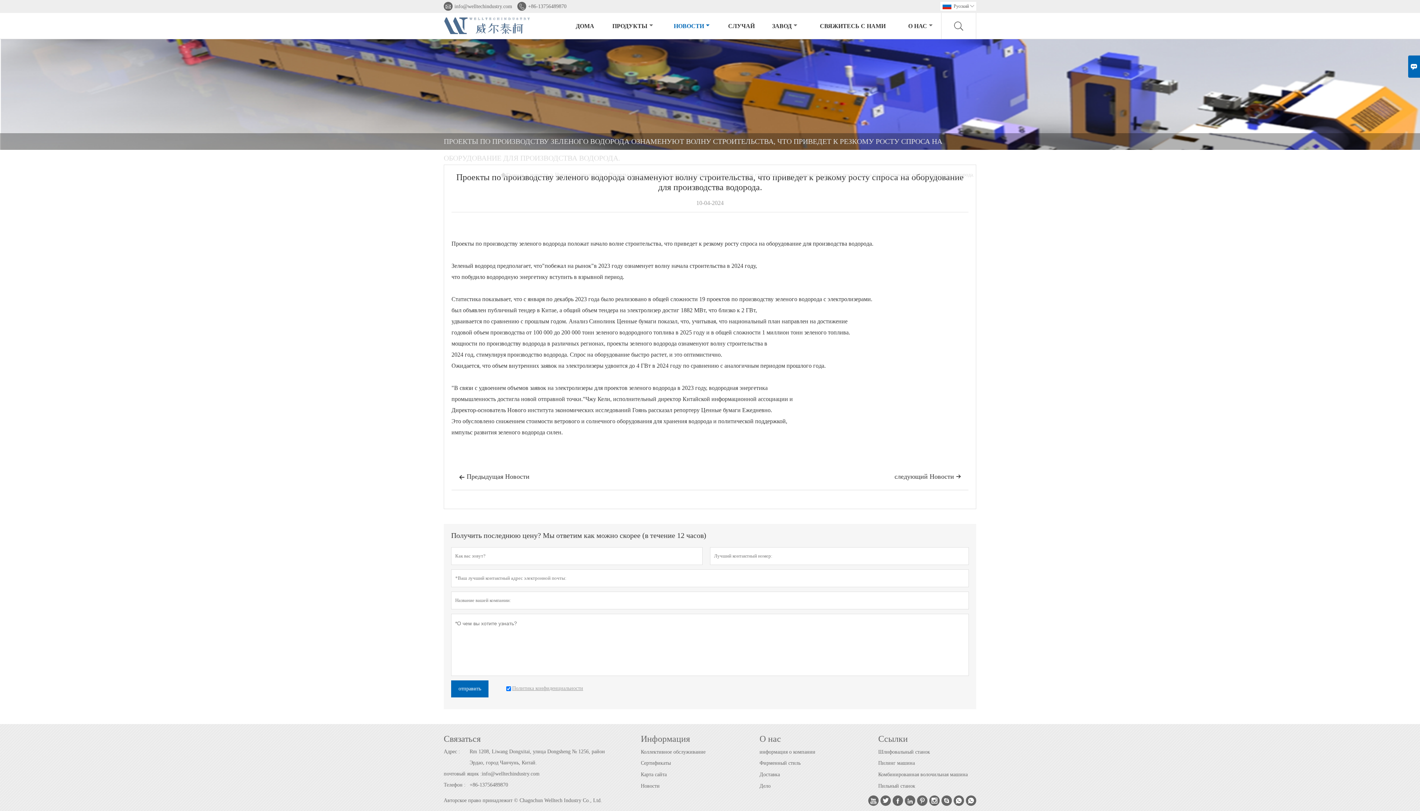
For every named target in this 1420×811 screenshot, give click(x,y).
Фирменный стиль (780, 763)
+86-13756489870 (547, 6)
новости (689, 26)
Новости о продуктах (578, 175)
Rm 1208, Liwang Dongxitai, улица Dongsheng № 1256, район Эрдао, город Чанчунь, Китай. (537, 757)
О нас (917, 26)
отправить (470, 688)
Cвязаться (462, 739)
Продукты (630, 26)
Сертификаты (656, 763)
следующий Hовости (928, 476)
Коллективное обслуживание (673, 752)
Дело (765, 786)
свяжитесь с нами (853, 26)
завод (782, 26)
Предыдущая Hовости (494, 476)
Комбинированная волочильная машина (923, 774)
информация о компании (787, 752)
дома (585, 26)
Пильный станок (896, 786)
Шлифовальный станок (904, 752)
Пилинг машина (896, 763)
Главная (512, 175)
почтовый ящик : (463, 774)
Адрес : (452, 751)
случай (741, 26)
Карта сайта (654, 774)
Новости (650, 786)
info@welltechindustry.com (483, 6)
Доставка (770, 774)
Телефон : (455, 785)
